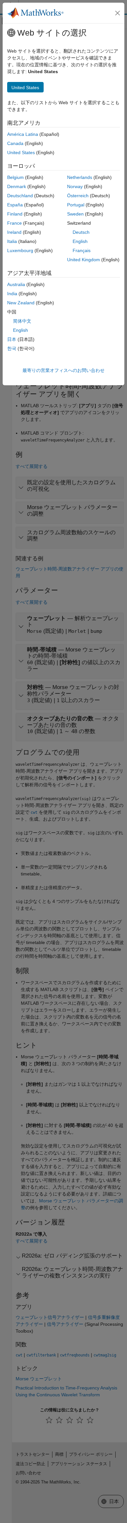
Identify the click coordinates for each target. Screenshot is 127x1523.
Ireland (14, 232)
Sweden (75, 213)
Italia (12, 241)
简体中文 (22, 321)
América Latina (22, 134)
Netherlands (79, 177)
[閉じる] (117, 13)
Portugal (75, 204)
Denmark (16, 186)
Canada (15, 143)
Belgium (15, 177)
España (15, 204)
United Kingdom (83, 259)
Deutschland (20, 195)
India (12, 293)
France (14, 223)
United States (21, 152)
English (80, 241)
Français (82, 250)
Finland (14, 213)
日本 (11, 339)
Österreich (78, 195)
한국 (11, 348)
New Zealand (21, 302)
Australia (16, 284)
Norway (75, 186)
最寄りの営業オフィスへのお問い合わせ (63, 370)
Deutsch (81, 232)
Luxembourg (20, 250)
